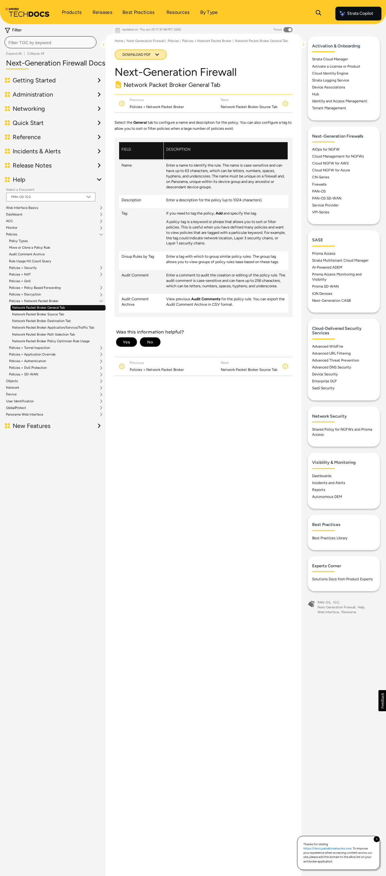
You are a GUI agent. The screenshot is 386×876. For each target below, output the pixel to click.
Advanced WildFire (327, 346)
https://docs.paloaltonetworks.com (327, 848)
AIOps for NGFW (326, 149)
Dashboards (321, 476)
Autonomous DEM (327, 497)
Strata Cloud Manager (330, 59)
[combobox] (50, 42)
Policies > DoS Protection (28, 368)
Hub (315, 94)
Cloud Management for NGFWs (338, 156)
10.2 (336, 602)
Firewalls (319, 184)
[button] (382, 700)
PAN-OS (319, 191)
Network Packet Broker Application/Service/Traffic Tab (53, 328)
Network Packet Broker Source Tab (38, 314)
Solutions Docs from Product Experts (342, 579)
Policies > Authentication (27, 361)
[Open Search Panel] (318, 13)
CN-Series (320, 177)
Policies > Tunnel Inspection (29, 348)
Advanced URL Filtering (331, 353)
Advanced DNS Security (331, 367)
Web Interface (328, 612)
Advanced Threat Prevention (335, 360)
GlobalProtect (16, 408)
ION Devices (322, 293)
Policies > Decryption (25, 294)
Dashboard (14, 214)
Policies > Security (23, 268)
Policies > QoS (20, 281)
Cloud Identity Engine (330, 73)
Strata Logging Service (330, 80)
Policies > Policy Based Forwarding (35, 288)
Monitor (11, 228)
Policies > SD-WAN (23, 374)
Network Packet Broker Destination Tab (41, 321)
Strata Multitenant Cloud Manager (340, 260)
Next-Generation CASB (331, 300)
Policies (11, 234)
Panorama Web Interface (24, 414)
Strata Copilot (360, 13)
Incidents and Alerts (328, 483)
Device (11, 394)
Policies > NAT (20, 274)
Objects (12, 381)
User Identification (20, 401)
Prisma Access (324, 253)
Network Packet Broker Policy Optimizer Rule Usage (51, 341)
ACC (9, 221)
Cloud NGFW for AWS (330, 163)
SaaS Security (323, 388)
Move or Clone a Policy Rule (29, 248)
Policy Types (18, 241)
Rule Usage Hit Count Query (30, 261)
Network (12, 388)
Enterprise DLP (324, 381)
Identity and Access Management (339, 101)
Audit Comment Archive (27, 254)
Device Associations (328, 87)
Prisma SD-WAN (325, 286)
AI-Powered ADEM (327, 267)
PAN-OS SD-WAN (326, 198)
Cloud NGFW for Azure (331, 170)
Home (119, 41)
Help (361, 607)
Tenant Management (329, 108)
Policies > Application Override (32, 354)
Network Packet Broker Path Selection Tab (43, 334)
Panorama (348, 612)
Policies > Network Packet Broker (34, 301)
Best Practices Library (329, 538)
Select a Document (20, 190)
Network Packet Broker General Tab (38, 308)
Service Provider (325, 205)
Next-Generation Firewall (145, 41)
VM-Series (320, 212)
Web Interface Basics (22, 208)
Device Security (325, 374)
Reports (318, 490)
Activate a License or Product (336, 66)
